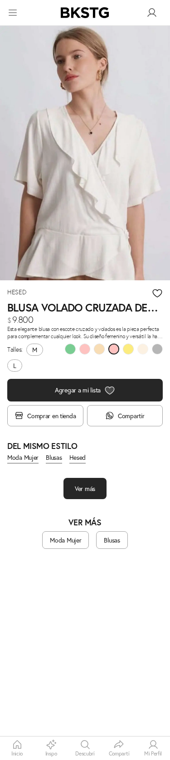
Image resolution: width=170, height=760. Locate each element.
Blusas (54, 457)
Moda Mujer (23, 457)
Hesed (77, 457)
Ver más (85, 488)
